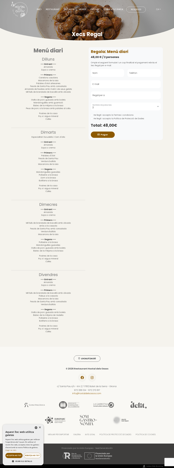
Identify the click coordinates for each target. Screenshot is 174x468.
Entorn (94, 9)
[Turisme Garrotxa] (104, 404)
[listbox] (36, 427)
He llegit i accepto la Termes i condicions (113, 115)
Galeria (77, 434)
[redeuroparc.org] (55, 420)
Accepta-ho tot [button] (14, 455)
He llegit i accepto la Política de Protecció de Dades (119, 118)
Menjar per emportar (58, 434)
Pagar (104, 134)
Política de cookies (146, 434)
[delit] (138, 404)
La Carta (69, 9)
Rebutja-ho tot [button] (32, 455)
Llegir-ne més (10, 450)
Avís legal (90, 434)
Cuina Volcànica (113, 9)
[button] (23, 461)
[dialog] (23, 444)
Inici (39, 9)
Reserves (136, 9)
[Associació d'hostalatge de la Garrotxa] (69, 404)
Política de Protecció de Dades (115, 434)
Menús (82, 9)
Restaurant (53, 9)
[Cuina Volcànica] (34, 404)
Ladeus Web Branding (154, 466)
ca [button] (157, 9)
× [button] (40, 427)
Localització (88, 358)
